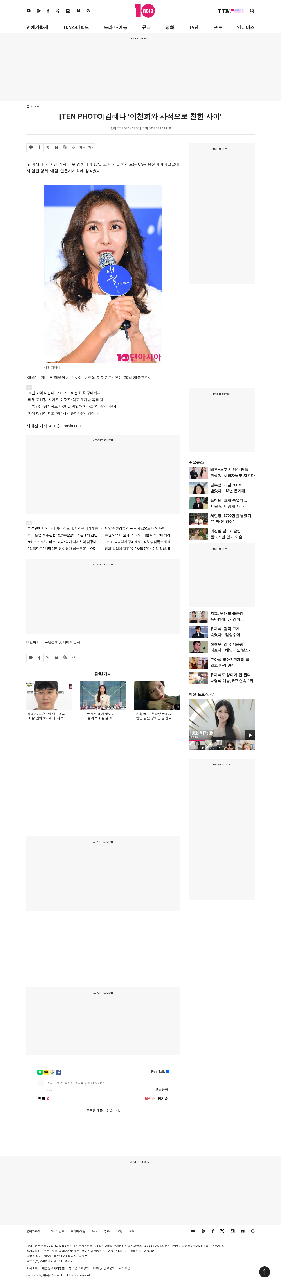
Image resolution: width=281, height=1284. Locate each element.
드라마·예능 (115, 27)
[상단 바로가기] (264, 1271)
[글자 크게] (82, 147)
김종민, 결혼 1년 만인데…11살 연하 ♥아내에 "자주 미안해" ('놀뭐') (46, 718)
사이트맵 (124, 1268)
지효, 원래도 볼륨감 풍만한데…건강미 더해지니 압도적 (226, 619)
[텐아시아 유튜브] (29, 11)
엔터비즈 (246, 27)
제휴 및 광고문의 (104, 1268)
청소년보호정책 (79, 1268)
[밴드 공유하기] (65, 147)
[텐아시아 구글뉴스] (88, 11)
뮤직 (146, 27)
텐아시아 (49, 1275)
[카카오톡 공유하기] (30, 147)
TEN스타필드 (76, 27)
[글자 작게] (90, 147)
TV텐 (194, 27)
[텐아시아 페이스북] (48, 11)
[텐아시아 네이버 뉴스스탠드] (78, 11)
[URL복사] (73, 147)
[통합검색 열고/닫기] (252, 11)
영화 (170, 27)
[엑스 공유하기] (47, 147)
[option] (222, 719)
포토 (218, 27)
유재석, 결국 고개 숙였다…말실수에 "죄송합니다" (225, 635)
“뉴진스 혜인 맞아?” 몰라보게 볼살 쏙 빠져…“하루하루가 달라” (100, 718)
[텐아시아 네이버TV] (39, 11)
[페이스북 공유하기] (39, 147)
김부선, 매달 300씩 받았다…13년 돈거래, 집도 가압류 (228, 491)
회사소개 (32, 1268)
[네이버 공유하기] (56, 147)
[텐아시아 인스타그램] (68, 11)
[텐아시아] (145, 11)
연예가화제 (37, 27)
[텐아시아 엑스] (57, 11)
